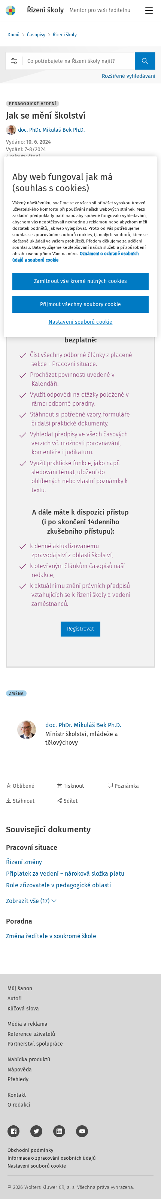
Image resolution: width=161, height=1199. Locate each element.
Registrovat (80, 629)
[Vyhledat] (145, 61)
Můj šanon (19, 988)
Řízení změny (24, 862)
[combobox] (80, 61)
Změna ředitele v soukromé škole (51, 936)
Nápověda (19, 1070)
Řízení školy (65, 34)
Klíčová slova (23, 1009)
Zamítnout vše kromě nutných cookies (80, 281)
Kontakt (16, 1095)
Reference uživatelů (31, 1034)
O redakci (18, 1105)
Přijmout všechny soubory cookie (80, 304)
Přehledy (17, 1079)
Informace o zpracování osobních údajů (51, 1158)
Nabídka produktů (28, 1059)
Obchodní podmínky (30, 1150)
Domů (13, 34)
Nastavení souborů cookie (36, 1166)
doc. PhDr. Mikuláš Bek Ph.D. (51, 130)
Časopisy (36, 34)
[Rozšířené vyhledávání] (14, 61)
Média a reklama (27, 1024)
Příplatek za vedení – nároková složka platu (65, 873)
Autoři (14, 998)
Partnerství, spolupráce (35, 1044)
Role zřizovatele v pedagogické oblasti (58, 885)
